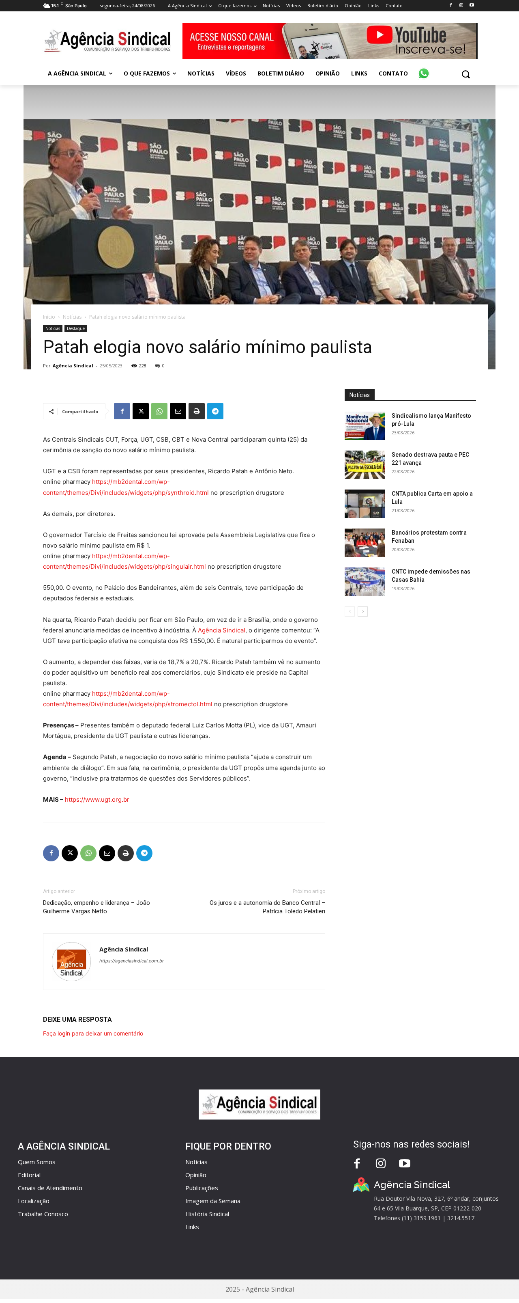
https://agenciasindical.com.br (131, 961)
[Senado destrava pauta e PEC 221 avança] (365, 465)
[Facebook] (450, 5)
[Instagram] (461, 5)
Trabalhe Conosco (43, 1214)
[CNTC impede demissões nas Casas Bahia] (365, 581)
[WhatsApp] (159, 411)
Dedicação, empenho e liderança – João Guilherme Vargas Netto (96, 907)
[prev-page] (350, 611)
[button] (466, 74)
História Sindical (207, 1214)
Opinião (195, 1175)
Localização (33, 1201)
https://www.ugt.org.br (97, 799)
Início (49, 316)
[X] (141, 411)
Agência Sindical (73, 365)
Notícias (72, 316)
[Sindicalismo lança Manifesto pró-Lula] (365, 426)
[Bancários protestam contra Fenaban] (365, 543)
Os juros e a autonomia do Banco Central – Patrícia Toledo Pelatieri (267, 907)
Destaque (76, 328)
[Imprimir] (197, 411)
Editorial (29, 1175)
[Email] (178, 411)
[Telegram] (215, 411)
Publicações (201, 1188)
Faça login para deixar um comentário (93, 1033)
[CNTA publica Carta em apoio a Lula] (365, 504)
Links (192, 1227)
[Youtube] (472, 5)
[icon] (424, 69)
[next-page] (363, 611)
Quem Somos (37, 1162)
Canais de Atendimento (50, 1188)
